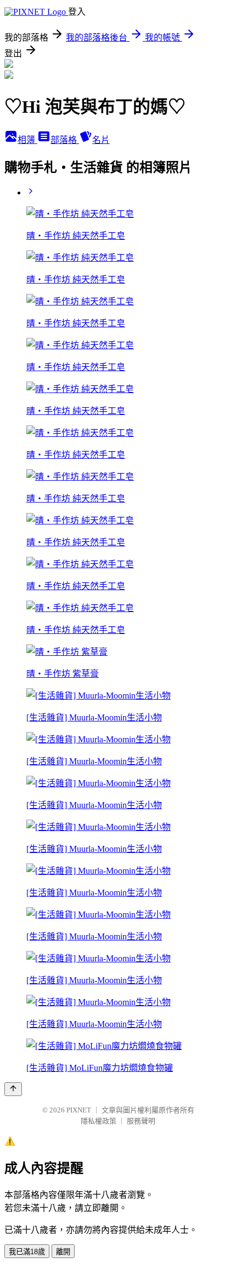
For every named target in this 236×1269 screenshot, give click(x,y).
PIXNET (78, 1110)
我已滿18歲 (27, 1252)
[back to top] (13, 1089)
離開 (63, 1252)
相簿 (27, 140)
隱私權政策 (98, 1121)
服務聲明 (141, 1121)
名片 (101, 140)
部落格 (64, 140)
